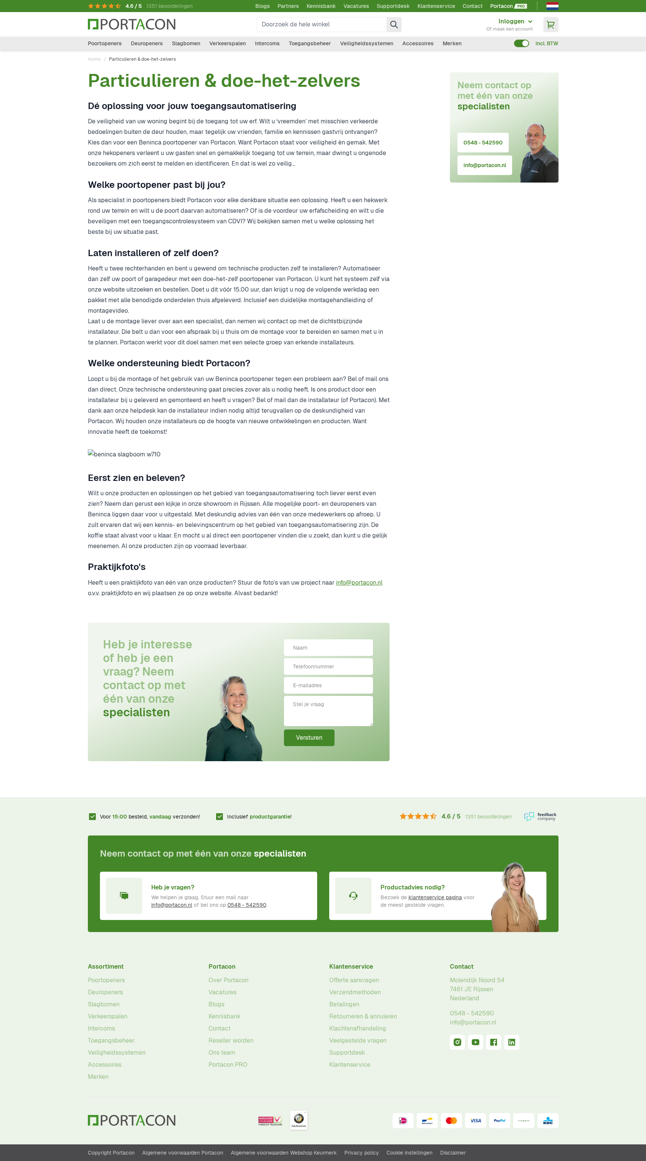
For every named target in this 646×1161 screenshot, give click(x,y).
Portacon (222, 967)
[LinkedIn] (511, 1042)
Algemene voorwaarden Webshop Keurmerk (284, 1152)
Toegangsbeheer (310, 43)
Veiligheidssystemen (366, 43)
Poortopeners (105, 43)
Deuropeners (147, 43)
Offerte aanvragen (354, 980)
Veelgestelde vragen (358, 1040)
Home (94, 59)
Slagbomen (186, 43)
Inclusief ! (259, 816)
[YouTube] (475, 1042)
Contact (473, 6)
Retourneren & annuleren (363, 1016)
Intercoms (267, 43)
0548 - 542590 (483, 142)
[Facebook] (493, 1042)
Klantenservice (436, 6)
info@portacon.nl (359, 583)
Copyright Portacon (111, 1152)
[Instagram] (457, 1042)
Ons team (222, 1053)
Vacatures (356, 6)
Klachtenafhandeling (357, 1028)
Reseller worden (231, 1040)
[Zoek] (394, 24)
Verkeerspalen (227, 43)
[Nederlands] (552, 6)
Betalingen (344, 1004)
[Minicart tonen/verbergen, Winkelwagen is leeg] (551, 24)
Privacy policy (361, 1152)
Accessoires (418, 43)
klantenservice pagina (435, 897)
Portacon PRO (228, 1065)
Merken (452, 43)
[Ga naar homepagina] (131, 24)
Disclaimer (453, 1152)
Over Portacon (229, 980)
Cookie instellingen (410, 1152)
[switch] (521, 43)
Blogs (262, 6)
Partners (288, 6)
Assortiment (106, 967)
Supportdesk (393, 6)
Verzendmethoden (355, 992)
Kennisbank (321, 6)
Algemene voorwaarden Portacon (182, 1152)
